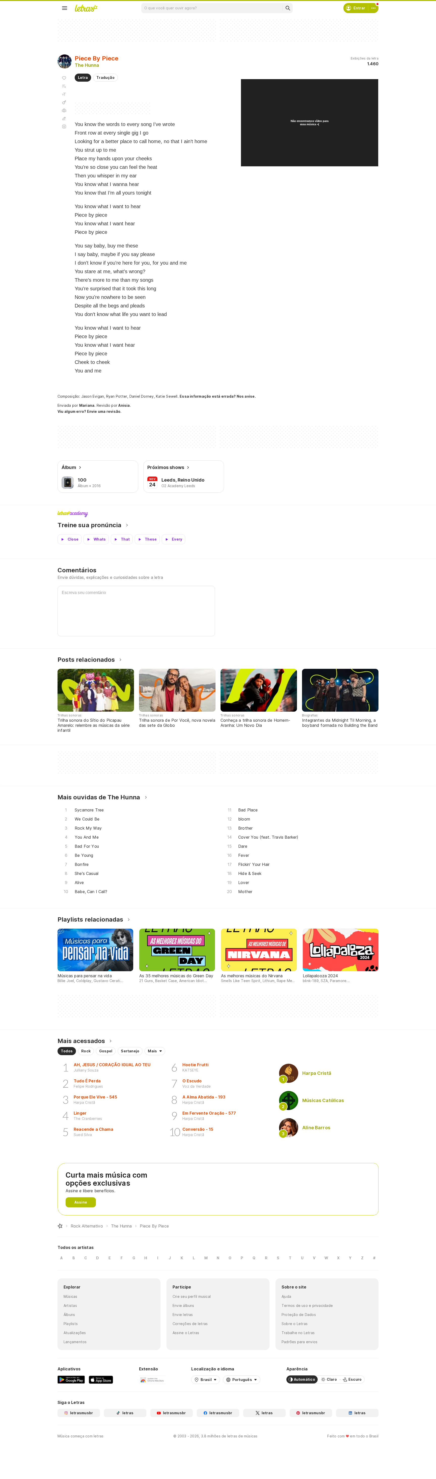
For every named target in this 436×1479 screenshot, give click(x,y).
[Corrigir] (64, 118)
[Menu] (65, 8)
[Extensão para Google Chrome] (152, 1379)
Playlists (71, 1323)
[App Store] (101, 1379)
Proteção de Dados (299, 1314)
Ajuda (286, 1296)
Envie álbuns (183, 1305)
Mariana (87, 405)
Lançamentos (75, 1342)
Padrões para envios (299, 1342)
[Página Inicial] (60, 1226)
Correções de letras (190, 1323)
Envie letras (183, 1314)
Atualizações (75, 1333)
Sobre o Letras (295, 1323)
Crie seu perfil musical (192, 1296)
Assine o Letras (186, 1333)
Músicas (70, 1296)
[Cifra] (64, 102)
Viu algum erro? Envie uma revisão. (90, 412)
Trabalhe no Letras (298, 1333)
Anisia (124, 405)
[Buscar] (288, 8)
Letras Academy (218, 514)
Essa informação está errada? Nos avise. (218, 396)
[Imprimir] (64, 110)
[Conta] (373, 8)
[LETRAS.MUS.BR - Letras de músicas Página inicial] (86, 8)
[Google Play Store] (71, 1379)
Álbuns (69, 1314)
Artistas (70, 1305)
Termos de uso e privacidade (307, 1305)
